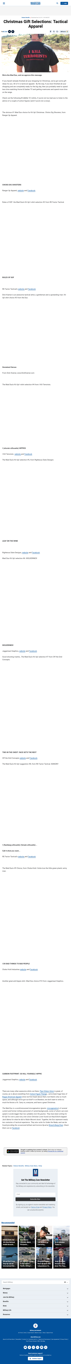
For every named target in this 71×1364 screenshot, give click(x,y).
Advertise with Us (33, 1339)
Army (25, 1332)
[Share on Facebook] (50, 31)
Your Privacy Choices (31, 1341)
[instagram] (33, 1347)
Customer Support (37, 1358)
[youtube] (25, 1347)
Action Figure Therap (38, 1094)
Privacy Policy (47, 1207)
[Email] (57, 31)
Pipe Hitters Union (47, 1091)
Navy (44, 1332)
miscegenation (52, 1108)
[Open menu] (4, 3)
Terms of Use (35, 1207)
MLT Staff (5, 31)
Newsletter (18, 1339)
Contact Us (25, 1339)
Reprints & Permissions (44, 1339)
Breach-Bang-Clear (56, 1125)
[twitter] (37, 1347)
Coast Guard (31, 1332)
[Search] (57, 3)
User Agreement (55, 1339)
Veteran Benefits (26, 17)
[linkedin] (41, 1347)
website (21, 190)
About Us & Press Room (9, 1339)
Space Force (50, 1332)
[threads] (45, 1347)
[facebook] (29, 1347)
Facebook (31, 190)
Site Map (43, 1341)
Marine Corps (38, 1332)
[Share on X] (53, 31)
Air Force (20, 1332)
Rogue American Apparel (12, 1097)
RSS (39, 1341)
